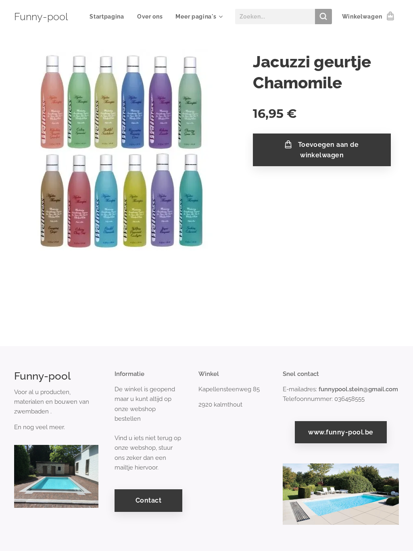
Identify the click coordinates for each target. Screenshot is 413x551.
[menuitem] (109, 16)
